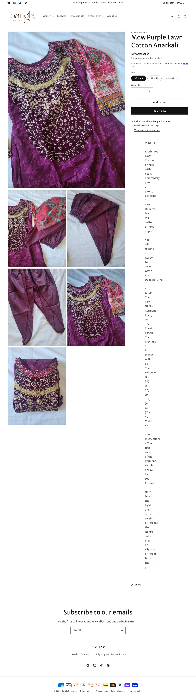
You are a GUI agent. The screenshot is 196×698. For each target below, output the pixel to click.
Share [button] (138, 584)
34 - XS (138, 78)
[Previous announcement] (63, 3)
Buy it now (159, 110)
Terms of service (118, 691)
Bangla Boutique (69, 691)
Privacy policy (102, 691)
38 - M (154, 78)
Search (74, 654)
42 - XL (172, 79)
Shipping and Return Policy (111, 654)
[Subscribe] (122, 630)
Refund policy (86, 691)
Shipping (135, 58)
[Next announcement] (133, 3)
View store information (147, 130)
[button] (48, 16)
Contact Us (87, 654)
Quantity (135, 85)
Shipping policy (135, 691)
